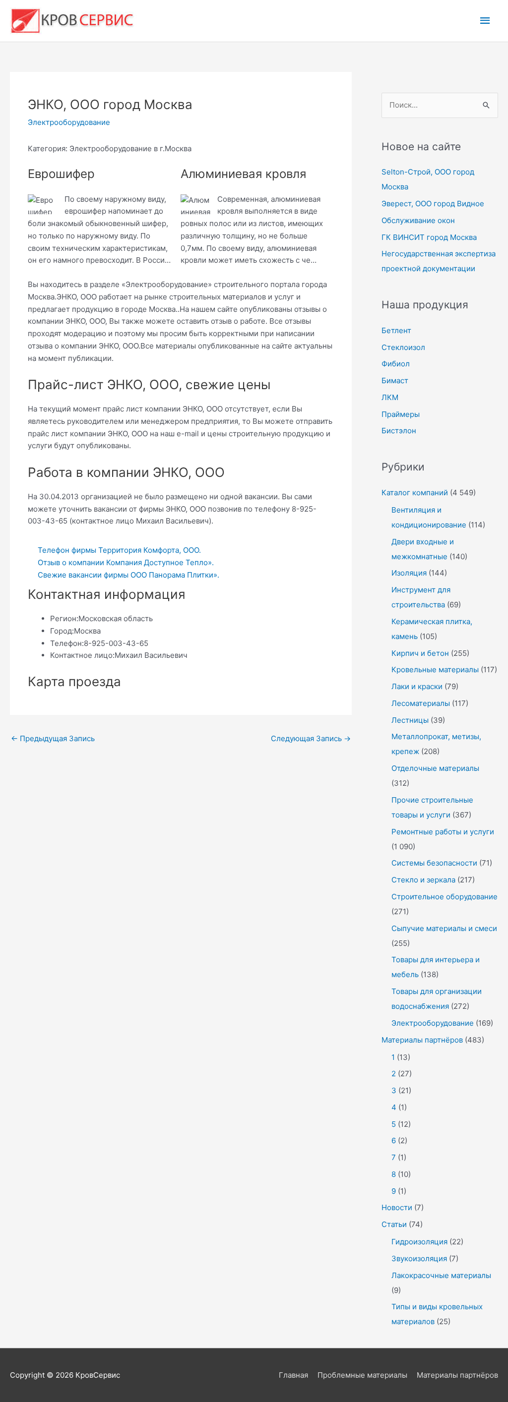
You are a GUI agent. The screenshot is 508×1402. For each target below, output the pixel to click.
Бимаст (394, 380)
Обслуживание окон (418, 220)
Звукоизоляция (419, 1258)
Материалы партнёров (422, 1040)
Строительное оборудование (444, 896)
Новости (396, 1207)
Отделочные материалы (435, 768)
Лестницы (410, 720)
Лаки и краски (417, 686)
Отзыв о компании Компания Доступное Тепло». (126, 562)
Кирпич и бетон (420, 653)
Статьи (394, 1224)
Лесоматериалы (420, 703)
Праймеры (400, 414)
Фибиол (395, 363)
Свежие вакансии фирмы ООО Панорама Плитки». (128, 575)
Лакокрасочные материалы (441, 1275)
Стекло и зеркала (423, 879)
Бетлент (396, 330)
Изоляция (409, 573)
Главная (293, 1375)
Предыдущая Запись (53, 738)
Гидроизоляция (419, 1241)
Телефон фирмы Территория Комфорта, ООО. (119, 550)
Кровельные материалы (435, 669)
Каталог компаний (414, 492)
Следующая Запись (311, 738)
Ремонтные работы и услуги (442, 831)
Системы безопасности (434, 863)
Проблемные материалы (362, 1375)
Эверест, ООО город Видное (432, 203)
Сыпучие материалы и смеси (444, 928)
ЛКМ (389, 397)
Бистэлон (398, 430)
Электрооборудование (69, 122)
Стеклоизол (403, 347)
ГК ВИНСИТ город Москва (429, 237)
